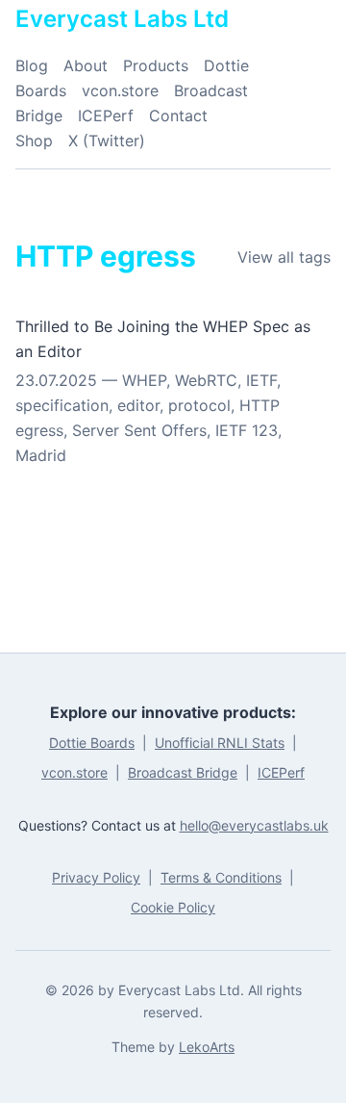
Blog (31, 65)
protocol (199, 405)
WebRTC (206, 380)
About (85, 65)
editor (138, 405)
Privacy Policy (96, 877)
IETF (261, 380)
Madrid (40, 455)
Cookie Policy (173, 907)
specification (62, 405)
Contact (178, 115)
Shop (34, 140)
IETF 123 (246, 430)
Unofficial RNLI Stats (219, 742)
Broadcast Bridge (182, 772)
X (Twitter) (106, 140)
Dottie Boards (92, 742)
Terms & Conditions (221, 877)
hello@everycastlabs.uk (254, 825)
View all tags (284, 257)
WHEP (144, 380)
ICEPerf (106, 115)
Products (155, 65)
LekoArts (207, 1047)
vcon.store (120, 90)
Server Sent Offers (139, 430)
